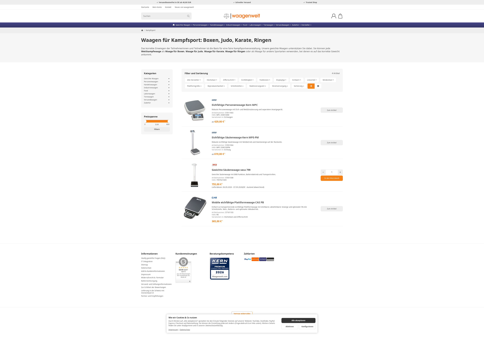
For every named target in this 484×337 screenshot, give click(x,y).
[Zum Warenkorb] (340, 16)
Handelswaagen (217, 25)
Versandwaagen (282, 25)
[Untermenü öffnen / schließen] (169, 79)
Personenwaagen (200, 25)
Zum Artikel (332, 110)
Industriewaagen (233, 25)
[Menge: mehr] (340, 172)
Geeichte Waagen (183, 25)
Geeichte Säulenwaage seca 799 (231, 169)
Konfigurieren (307, 326)
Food (245, 25)
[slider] (145, 121)
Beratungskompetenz (222, 253)
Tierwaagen (268, 25)
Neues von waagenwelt (184, 7)
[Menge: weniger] (323, 172)
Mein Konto (157, 7)
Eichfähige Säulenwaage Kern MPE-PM (235, 137)
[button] (262, 83)
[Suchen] (188, 16)
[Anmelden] (333, 16)
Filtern (157, 129)
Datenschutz (185, 329)
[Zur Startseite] (242, 16)
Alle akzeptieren (298, 320)
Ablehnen (290, 326)
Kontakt (168, 7)
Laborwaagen (255, 25)
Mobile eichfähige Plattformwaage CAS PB (238, 202)
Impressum (173, 329)
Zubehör (295, 25)
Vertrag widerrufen (242, 313)
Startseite (145, 7)
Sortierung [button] (298, 86)
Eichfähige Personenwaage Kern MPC (235, 105)
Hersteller (305, 25)
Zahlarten (249, 253)
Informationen (149, 253)
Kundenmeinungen (186, 253)
